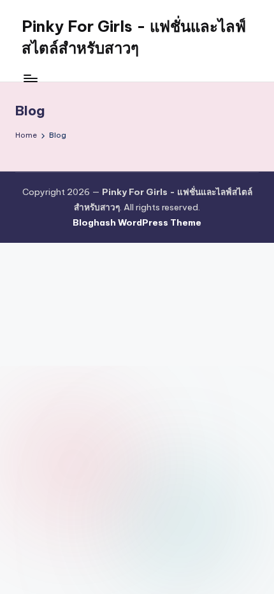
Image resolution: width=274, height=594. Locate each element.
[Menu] (30, 78)
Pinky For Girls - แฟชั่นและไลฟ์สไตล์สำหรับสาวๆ (134, 37)
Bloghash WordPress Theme (137, 222)
